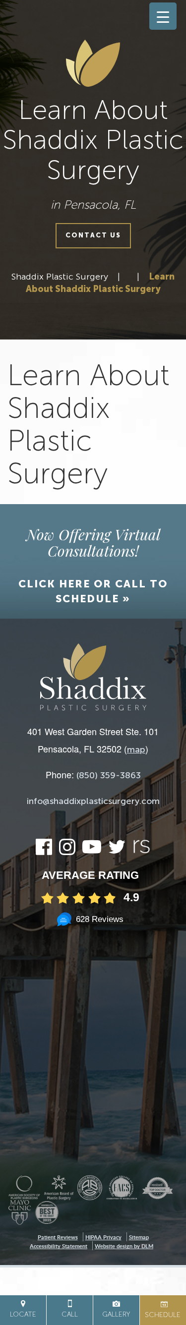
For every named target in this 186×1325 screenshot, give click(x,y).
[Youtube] (91, 851)
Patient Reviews (58, 1237)
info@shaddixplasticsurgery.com (93, 801)
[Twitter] (116, 851)
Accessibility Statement (58, 1246)
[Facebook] (44, 851)
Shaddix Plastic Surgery (59, 276)
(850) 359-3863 (108, 775)
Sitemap (139, 1237)
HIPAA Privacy (103, 1237)
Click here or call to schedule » (93, 591)
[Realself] (141, 852)
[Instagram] (67, 851)
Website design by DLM (124, 1246)
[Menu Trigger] (163, 16)
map (136, 749)
